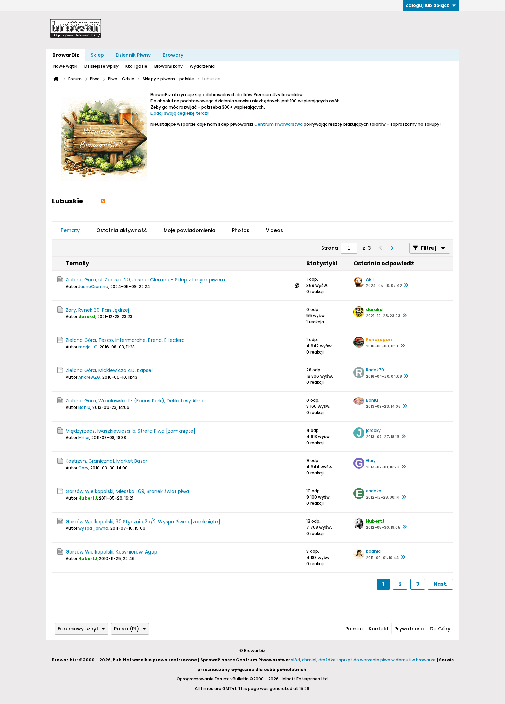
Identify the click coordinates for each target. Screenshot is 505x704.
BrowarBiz (65, 55)
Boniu (84, 407)
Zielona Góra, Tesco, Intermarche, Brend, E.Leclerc (125, 340)
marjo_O (88, 347)
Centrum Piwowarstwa (278, 124)
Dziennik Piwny (133, 55)
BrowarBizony (168, 66)
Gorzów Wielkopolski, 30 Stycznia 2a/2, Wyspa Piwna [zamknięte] (143, 521)
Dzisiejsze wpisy (101, 66)
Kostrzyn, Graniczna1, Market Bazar (106, 461)
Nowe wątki (65, 66)
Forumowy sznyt (78, 628)
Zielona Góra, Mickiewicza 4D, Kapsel (109, 370)
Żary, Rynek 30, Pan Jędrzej (97, 309)
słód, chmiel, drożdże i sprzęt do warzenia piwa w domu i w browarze (363, 660)
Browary (172, 55)
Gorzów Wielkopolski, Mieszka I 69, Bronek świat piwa (127, 491)
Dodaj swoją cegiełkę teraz (178, 113)
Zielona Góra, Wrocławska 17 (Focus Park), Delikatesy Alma (135, 400)
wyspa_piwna (93, 528)
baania (373, 551)
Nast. (440, 584)
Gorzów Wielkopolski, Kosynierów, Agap (111, 551)
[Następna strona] (392, 248)
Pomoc (354, 628)
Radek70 (375, 370)
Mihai (83, 437)
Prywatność (409, 628)
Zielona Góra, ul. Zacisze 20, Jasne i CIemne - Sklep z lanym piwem (145, 279)
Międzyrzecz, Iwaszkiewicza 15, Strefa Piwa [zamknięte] (130, 430)
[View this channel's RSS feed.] (103, 201)
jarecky (373, 430)
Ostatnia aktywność (121, 230)
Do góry (440, 628)
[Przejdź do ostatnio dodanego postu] (406, 285)
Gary (83, 468)
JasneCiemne (93, 286)
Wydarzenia (202, 66)
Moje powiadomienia (189, 230)
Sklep (97, 55)
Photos (240, 230)
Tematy (70, 230)
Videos (274, 230)
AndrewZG (89, 377)
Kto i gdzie (136, 66)
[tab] (70, 230)
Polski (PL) (126, 628)
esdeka (373, 491)
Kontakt (379, 628)
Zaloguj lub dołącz (427, 5)
